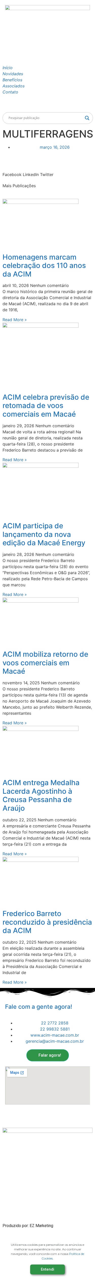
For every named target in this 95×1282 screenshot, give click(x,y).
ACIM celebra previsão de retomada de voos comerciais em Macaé (46, 405)
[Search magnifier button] (87, 118)
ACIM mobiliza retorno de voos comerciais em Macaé (45, 662)
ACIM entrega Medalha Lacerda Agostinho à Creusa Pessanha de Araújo (41, 795)
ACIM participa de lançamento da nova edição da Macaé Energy (44, 534)
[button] (12, 171)
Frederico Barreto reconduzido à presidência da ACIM (47, 922)
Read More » (15, 319)
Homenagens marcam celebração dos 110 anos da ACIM (44, 265)
